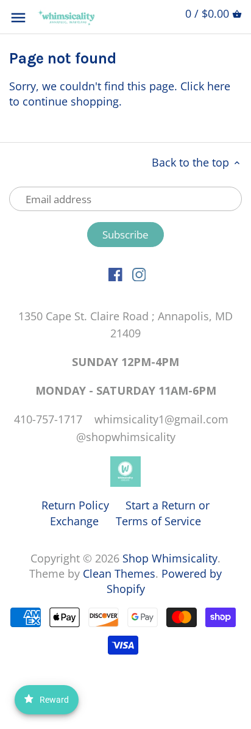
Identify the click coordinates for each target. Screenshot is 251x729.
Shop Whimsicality (169, 558)
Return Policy (75, 505)
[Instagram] (139, 273)
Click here (205, 86)
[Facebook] (115, 273)
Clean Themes (119, 573)
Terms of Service (158, 521)
